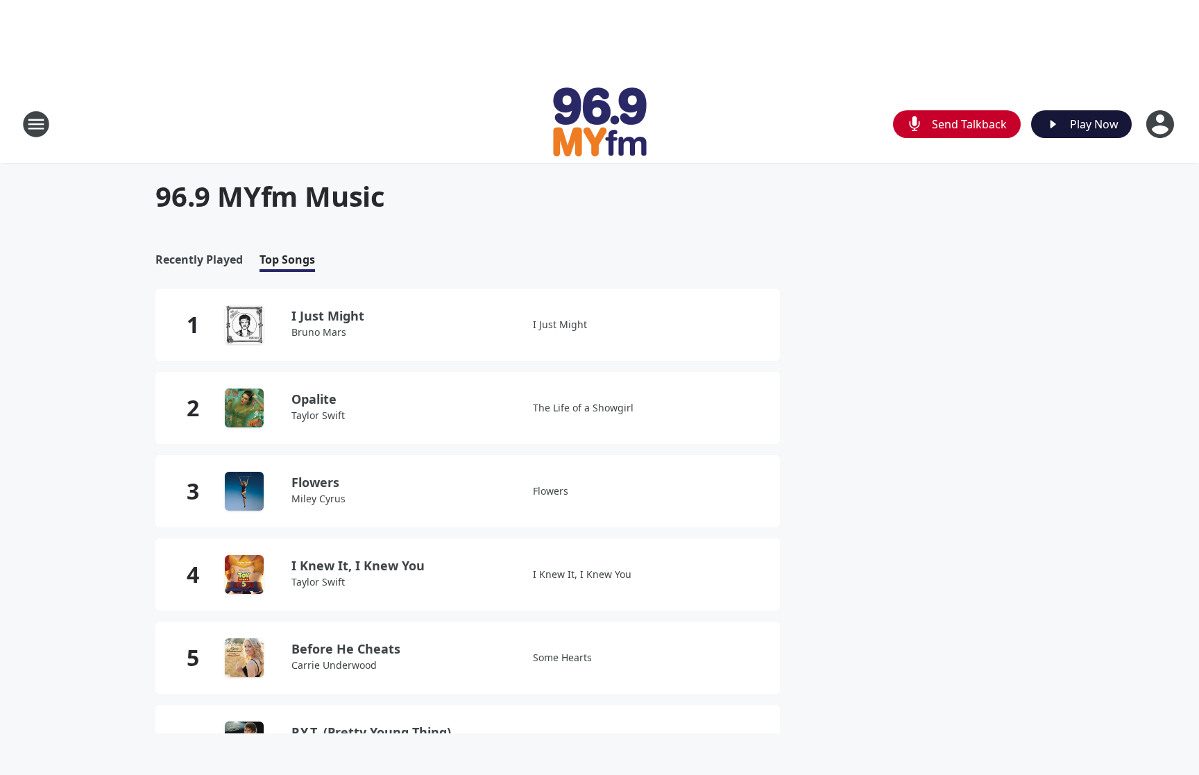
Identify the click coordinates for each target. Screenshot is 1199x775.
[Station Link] (599, 123)
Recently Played (199, 260)
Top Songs (287, 260)
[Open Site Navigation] (36, 124)
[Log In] (1161, 124)
